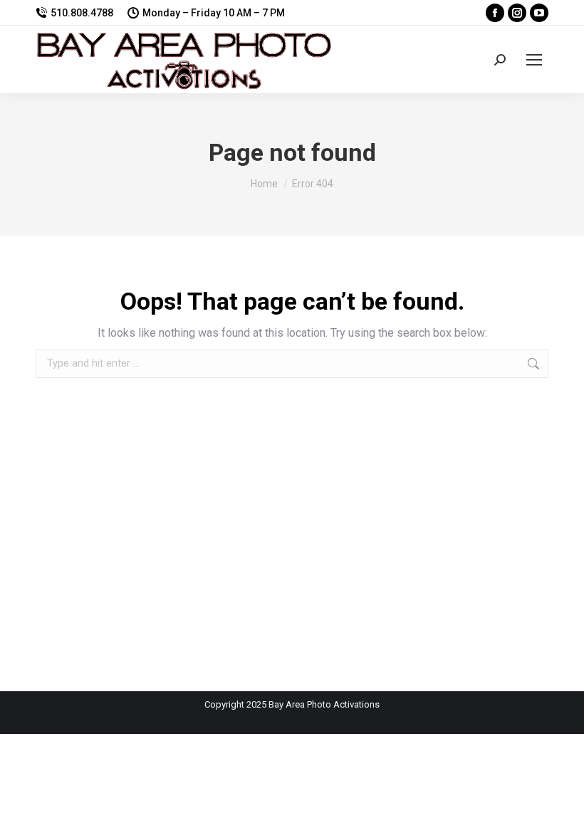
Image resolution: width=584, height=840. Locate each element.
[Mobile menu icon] (534, 60)
